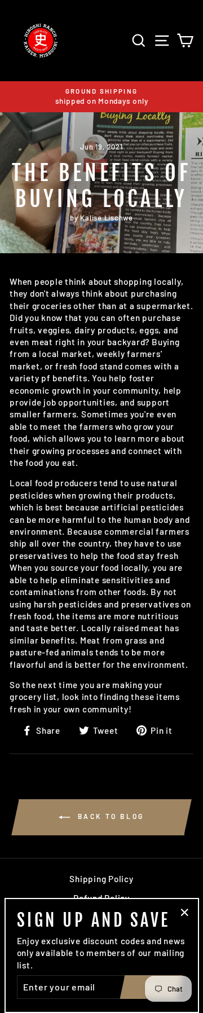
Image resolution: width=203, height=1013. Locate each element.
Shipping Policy (101, 879)
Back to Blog (109, 816)
